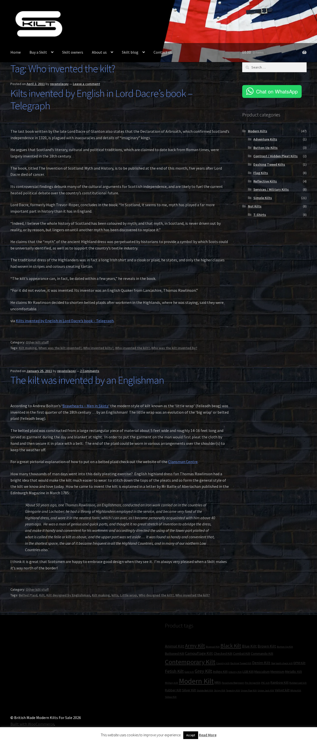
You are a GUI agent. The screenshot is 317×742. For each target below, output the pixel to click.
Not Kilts (255, 206)
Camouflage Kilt (199, 653)
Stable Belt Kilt (205, 690)
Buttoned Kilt (174, 653)
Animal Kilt (174, 646)
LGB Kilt (248, 671)
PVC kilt (265, 682)
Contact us (163, 52)
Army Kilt (195, 645)
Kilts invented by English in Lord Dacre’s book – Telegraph (101, 99)
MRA (217, 682)
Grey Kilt (203, 671)
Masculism (262, 671)
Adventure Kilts (265, 139)
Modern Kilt (196, 681)
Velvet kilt (282, 690)
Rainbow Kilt (279, 682)
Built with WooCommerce (32, 723)
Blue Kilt (249, 646)
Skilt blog (130, 52)
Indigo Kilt (220, 671)
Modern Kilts (257, 131)
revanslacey (59, 84)
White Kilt (295, 690)
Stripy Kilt (219, 690)
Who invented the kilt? (132, 348)
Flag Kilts (260, 173)
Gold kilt (189, 672)
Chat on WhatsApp (277, 91)
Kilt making (28, 348)
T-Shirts (259, 214)
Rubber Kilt (173, 690)
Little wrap (128, 595)
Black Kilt (230, 645)
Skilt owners (72, 52)
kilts (114, 595)
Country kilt (223, 663)
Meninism (277, 671)
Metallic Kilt (293, 671)
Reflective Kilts (265, 181)
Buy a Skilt (38, 52)
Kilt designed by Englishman (68, 595)
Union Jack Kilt (266, 690)
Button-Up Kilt (285, 646)
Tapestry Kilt (233, 690)
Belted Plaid (28, 595)
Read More (207, 735)
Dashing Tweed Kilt (240, 663)
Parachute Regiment (233, 682)
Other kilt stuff (37, 342)
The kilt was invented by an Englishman (87, 380)
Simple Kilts (262, 198)
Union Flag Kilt (249, 690)
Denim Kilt (261, 662)
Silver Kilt (189, 690)
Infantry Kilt (235, 672)
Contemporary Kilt (190, 662)
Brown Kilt (267, 646)
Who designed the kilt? (156, 595)
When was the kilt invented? (59, 348)
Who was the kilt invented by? (174, 348)
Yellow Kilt (171, 696)
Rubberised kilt (298, 682)
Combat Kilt (241, 653)
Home (15, 52)
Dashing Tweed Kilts (269, 164)
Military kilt (171, 682)
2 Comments (89, 371)
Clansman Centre (183, 461)
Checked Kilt (223, 653)
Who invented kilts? (98, 348)
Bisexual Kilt (213, 646)
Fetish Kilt (174, 671)
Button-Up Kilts (265, 147)
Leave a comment (86, 84)
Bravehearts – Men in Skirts (85, 405)
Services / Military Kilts (271, 189)
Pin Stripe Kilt (252, 682)
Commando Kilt (262, 653)
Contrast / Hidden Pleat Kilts (275, 156)
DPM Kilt (299, 663)
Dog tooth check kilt (282, 663)
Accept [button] (190, 735)
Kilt (42, 595)
